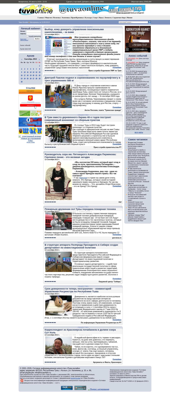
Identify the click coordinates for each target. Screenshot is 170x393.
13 (33, 72)
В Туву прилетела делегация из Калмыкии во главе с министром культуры (138, 170)
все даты (139, 132)
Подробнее (117, 67)
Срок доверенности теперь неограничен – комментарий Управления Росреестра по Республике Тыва (78, 290)
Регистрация (23, 39)
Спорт (95, 17)
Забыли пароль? (24, 40)
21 (36, 75)
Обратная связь (137, 2)
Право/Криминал (77, 17)
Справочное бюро (119, 17)
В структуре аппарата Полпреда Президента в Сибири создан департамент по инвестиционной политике (81, 246)
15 (39, 72)
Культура (88, 17)
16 (21, 75)
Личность (108, 17)
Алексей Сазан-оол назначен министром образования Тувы (136, 204)
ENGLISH (147, 2)
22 (39, 75)
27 (33, 78)
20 (33, 75)
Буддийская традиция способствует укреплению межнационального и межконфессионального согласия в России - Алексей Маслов (138, 178)
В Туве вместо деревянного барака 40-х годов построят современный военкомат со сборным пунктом (78, 118)
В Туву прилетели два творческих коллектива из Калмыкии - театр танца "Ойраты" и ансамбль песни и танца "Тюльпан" (138, 189)
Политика (56, 17)
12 (30, 72)
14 (36, 72)
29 (39, 78)
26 (30, 78)
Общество (48, 17)
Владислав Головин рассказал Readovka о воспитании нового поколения (136, 145)
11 (27, 72)
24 (25, 78)
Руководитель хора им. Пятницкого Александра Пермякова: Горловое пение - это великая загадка (80, 156)
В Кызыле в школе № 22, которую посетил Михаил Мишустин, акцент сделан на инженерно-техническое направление (138, 163)
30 (21, 81)
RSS (102, 2)
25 (27, 78)
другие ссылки (31, 142)
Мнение (129, 17)
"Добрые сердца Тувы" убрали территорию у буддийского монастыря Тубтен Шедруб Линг (137, 218)
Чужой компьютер (34, 36)
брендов (83, 178)
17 (25, 75)
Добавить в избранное (90, 2)
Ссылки (30, 88)
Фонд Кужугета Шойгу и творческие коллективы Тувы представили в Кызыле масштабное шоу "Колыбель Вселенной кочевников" (138, 153)
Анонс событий (25, 45)
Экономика (66, 17)
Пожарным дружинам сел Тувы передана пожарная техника (80, 209)
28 (36, 78)
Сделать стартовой (73, 2)
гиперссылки (75, 378)
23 (21, 78)
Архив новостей (25, 49)
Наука (101, 17)
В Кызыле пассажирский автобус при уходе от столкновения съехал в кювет (137, 197)
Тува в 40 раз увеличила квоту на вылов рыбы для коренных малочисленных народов (138, 210)
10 (25, 72)
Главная (41, 17)
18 (27, 75)
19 (30, 75)
